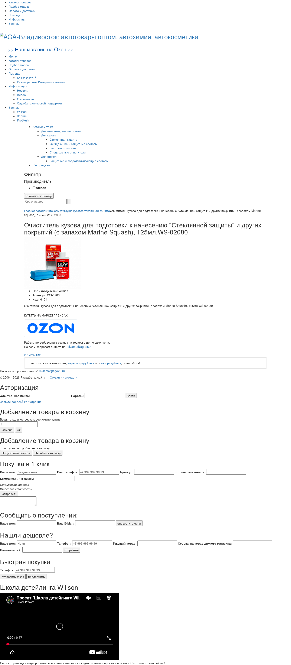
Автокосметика (43, 126)
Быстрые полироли (63, 148)
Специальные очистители (68, 152)
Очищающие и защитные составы (73, 144)
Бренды (14, 23)
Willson (22, 112)
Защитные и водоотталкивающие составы (79, 161)
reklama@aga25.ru (79, 346)
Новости (23, 90)
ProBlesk (23, 120)
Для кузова (48, 135)
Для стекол (48, 156)
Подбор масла (19, 6)
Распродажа (41, 165)
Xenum (22, 116)
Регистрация (33, 401)
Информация (18, 19)
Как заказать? (26, 77)
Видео (21, 95)
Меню (13, 56)
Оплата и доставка (22, 11)
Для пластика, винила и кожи (61, 131)
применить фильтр (39, 196)
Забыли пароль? (11, 401)
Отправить (9, 494)
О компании (25, 99)
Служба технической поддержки (39, 103)
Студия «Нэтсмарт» (63, 377)
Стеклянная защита (63, 139)
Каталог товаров (20, 2)
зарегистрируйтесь (81, 363)
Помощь (14, 15)
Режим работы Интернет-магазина (41, 82)
